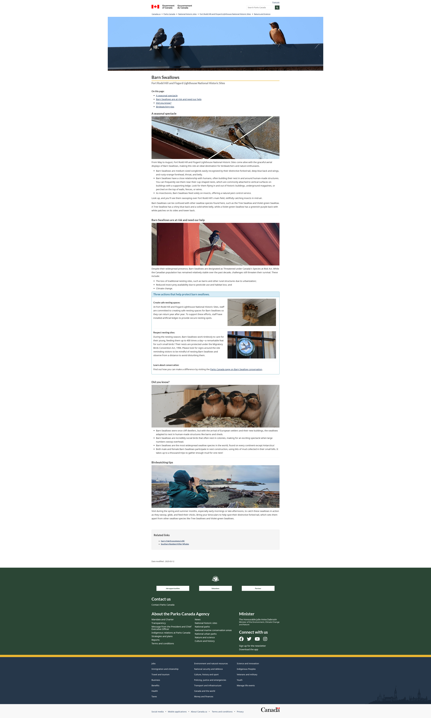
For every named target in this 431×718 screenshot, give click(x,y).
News (198, 619)
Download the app (248, 649)
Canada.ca (156, 14)
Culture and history (205, 640)
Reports (156, 639)
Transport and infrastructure (207, 685)
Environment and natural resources (211, 663)
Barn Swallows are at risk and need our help (178, 99)
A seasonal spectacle (167, 95)
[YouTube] (257, 639)
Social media (158, 711)
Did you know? (163, 102)
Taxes (154, 696)
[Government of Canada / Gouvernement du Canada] (172, 7)
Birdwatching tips (165, 106)
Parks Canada (169, 14)
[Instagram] (265, 639)
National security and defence (208, 669)
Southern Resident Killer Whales (175, 544)
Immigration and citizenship (165, 669)
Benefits (155, 685)
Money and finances (203, 696)
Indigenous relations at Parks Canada (171, 632)
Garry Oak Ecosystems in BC (173, 541)
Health (155, 691)
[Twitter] (249, 639)
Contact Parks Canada (163, 604)
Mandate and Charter (163, 619)
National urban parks (206, 633)
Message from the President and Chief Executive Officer (171, 628)
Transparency (159, 623)
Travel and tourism (160, 674)
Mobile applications (177, 711)
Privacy (240, 711)
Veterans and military (247, 674)
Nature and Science (262, 14)
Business (156, 680)
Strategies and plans (162, 636)
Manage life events (246, 685)
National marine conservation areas (213, 630)
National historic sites (187, 14)
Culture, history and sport (206, 674)
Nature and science (205, 637)
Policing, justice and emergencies (210, 680)
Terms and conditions (163, 643)
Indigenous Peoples (246, 669)
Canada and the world (204, 691)
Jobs (154, 663)
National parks (202, 626)
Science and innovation (248, 663)
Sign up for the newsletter (252, 645)
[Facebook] (241, 639)
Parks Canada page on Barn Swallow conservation (236, 369)
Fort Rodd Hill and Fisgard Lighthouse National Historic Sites (225, 14)
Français (275, 2)
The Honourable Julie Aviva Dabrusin (259, 622)
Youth (239, 680)
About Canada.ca (199, 711)
